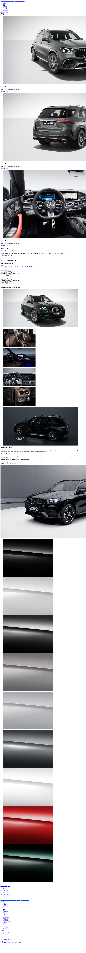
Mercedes (5, 4)
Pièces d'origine (6, 934)
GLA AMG (5, 918)
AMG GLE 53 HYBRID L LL (16, 266)
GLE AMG (5, 920)
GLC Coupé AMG (7, 919)
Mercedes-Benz (7, 942)
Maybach (5, 6)
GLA (4, 907)
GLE (4, 912)
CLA (4, 903)
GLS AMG (5, 922)
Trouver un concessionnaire (8, 939)
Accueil (4, 3)
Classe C (5, 904)
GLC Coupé (5, 911)
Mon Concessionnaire (25, 900)
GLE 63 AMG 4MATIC (28, 266)
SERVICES (5, 7)
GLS (4, 914)
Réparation (5, 933)
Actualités (5, 8)
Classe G (5, 915)
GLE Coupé (5, 913)
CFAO (13, 942)
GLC (4, 910)
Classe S (4, 906)
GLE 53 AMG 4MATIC (5, 266)
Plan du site (5, 945)
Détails (2, 265)
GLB (4, 909)
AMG (4, 5)
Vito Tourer (5, 927)
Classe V (5, 926)
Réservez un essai (4, 91)
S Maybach (5, 925)
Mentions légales (6, 944)
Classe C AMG (6, 917)
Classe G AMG (6, 923)
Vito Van (5, 928)
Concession (5, 10)
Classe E (4, 905)
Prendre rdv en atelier (5, 900)
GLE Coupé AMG (7, 921)
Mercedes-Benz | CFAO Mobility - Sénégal (16, 1)
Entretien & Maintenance (8, 932)
